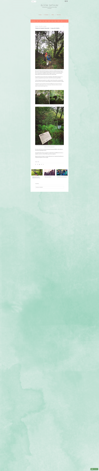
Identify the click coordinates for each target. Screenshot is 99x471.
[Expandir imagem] (42, 97)
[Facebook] (67, 1)
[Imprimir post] (43, 164)
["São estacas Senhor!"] (49, 172)
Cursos (52, 21)
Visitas (55, 21)
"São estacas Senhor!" (48, 176)
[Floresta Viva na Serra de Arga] (62, 172)
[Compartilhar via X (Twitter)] (37, 164)
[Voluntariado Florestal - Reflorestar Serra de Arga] (37, 172)
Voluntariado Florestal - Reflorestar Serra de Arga (36, 177)
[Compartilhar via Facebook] (35, 164)
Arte (43, 21)
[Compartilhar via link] (41, 164)
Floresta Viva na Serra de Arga (62, 176)
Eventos (49, 21)
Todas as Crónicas (33, 21)
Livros (37, 21)
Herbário (59, 21)
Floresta (36, 161)
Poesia (46, 21)
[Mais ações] (63, 26)
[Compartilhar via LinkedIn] (39, 164)
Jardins (40, 21)
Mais (61, 21)
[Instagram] (65, 1)
